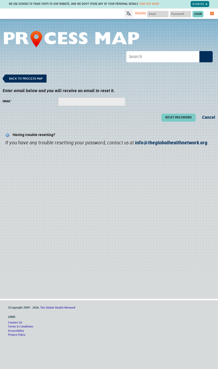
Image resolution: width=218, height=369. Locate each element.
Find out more (149, 3)
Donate (140, 13)
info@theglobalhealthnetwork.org (171, 142)
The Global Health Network (42, 14)
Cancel (208, 117)
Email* (7, 101)
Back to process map (26, 78)
